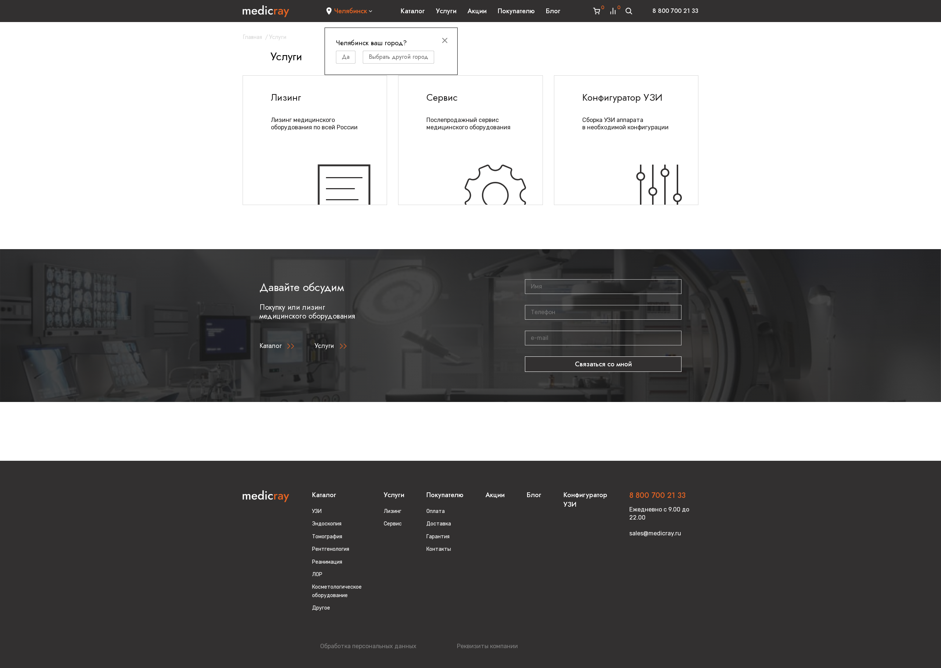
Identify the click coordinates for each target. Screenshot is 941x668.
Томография (327, 537)
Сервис (393, 524)
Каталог (413, 11)
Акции (477, 11)
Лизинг (392, 511)
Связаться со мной (603, 364)
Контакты (438, 549)
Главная (252, 37)
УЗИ (317, 511)
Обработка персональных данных (368, 646)
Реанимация (327, 562)
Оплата (435, 511)
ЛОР (317, 574)
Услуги (446, 11)
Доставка (438, 524)
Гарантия (438, 537)
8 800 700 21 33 (675, 11)
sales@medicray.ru (655, 533)
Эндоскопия (326, 524)
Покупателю (516, 11)
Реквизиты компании (487, 646)
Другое (321, 608)
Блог (553, 11)
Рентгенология (330, 549)
